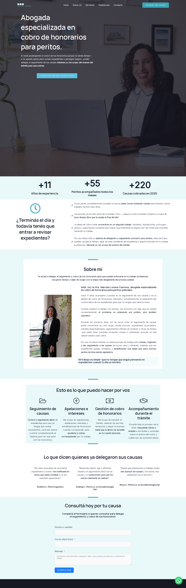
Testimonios (104, 5)
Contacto (118, 5)
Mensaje (59, 551)
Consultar (64, 570)
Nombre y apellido (63, 527)
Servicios (90, 5)
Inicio (66, 5)
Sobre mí (77, 5)
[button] (155, 5)
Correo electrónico (64, 539)
